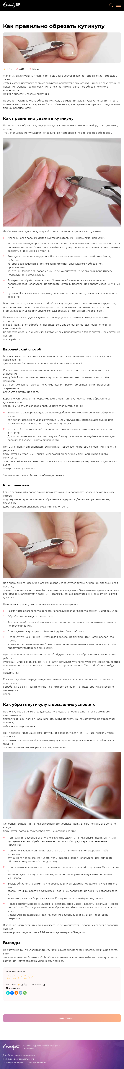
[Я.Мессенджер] (8, 993)
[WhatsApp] (25, 993)
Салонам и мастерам (13, 1062)
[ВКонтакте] (12, 993)
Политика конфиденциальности (18, 1059)
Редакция (41, 1062)
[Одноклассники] (16, 993)
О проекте (29, 1062)
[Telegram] (20, 993)
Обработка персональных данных (19, 1055)
